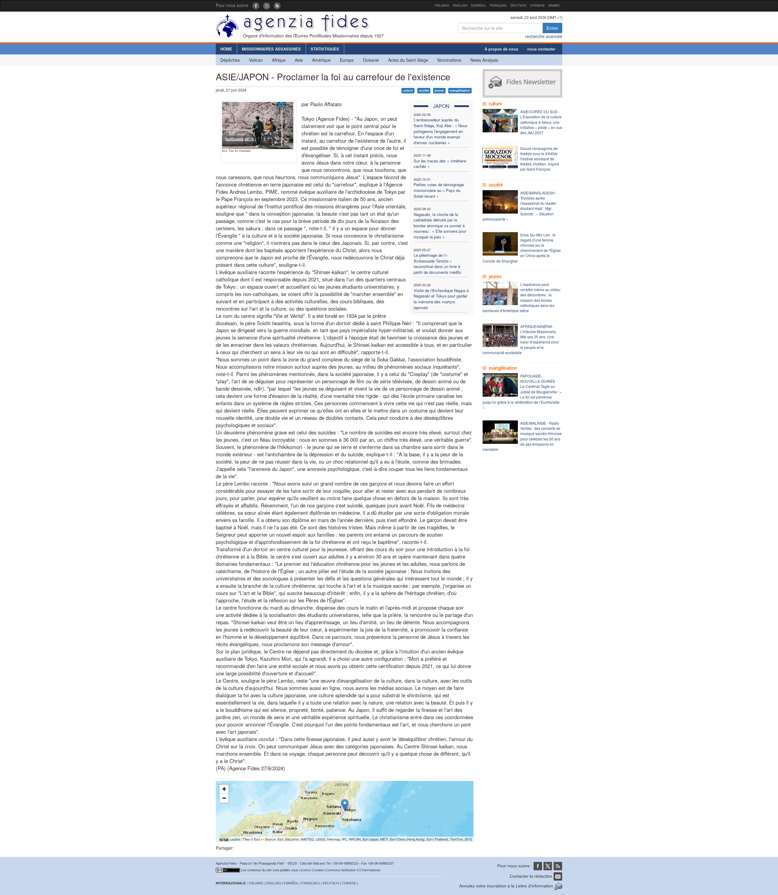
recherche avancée (543, 36)
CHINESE (537, 5)
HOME (226, 49)
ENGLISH (460, 5)
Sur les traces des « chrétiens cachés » (440, 163)
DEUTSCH (518, 5)
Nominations (449, 60)
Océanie (371, 60)
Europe (347, 60)
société (424, 90)
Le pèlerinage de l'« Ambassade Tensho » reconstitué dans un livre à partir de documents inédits (437, 263)
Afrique (279, 60)
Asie (299, 60)
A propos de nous (501, 49)
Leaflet (235, 839)
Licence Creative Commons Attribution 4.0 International (339, 870)
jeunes (439, 90)
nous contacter (541, 49)
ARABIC (554, 5)
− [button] (224, 798)
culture (408, 90)
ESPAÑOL (478, 5)
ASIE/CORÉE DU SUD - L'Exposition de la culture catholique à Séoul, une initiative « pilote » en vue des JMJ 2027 (541, 122)
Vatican (256, 60)
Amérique (321, 60)
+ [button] (224, 789)
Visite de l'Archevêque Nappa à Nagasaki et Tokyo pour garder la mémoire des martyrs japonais (441, 298)
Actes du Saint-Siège (408, 60)
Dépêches (230, 60)
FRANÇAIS (498, 5)
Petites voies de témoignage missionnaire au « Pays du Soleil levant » (439, 190)
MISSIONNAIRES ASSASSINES (271, 49)
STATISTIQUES (325, 49)
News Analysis (484, 60)
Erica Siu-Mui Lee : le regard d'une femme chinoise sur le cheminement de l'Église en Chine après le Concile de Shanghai (522, 247)
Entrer (552, 28)
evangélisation (460, 90)
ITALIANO (441, 5)
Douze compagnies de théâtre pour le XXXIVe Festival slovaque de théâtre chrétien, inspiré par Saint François (539, 159)
